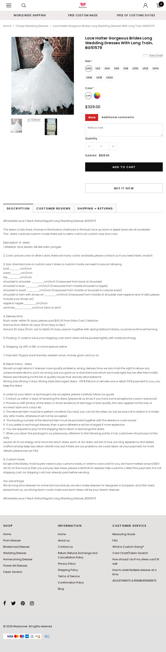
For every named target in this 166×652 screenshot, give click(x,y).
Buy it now (124, 188)
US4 (107, 68)
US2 (98, 68)
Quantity (91, 138)
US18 (99, 77)
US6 (116, 68)
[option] (29, 15)
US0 (88, 68)
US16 (89, 77)
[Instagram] (32, 603)
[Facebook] (4, 603)
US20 (109, 77)
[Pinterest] (23, 603)
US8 (125, 68)
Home (7, 26)
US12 (145, 68)
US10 (135, 68)
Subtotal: (91, 155)
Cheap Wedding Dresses (32, 26)
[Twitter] (13, 603)
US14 (156, 68)
